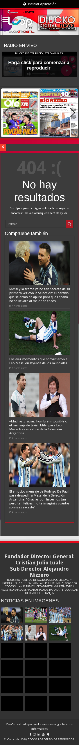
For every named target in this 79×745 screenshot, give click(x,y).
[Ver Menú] (5, 20)
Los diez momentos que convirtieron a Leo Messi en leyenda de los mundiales (38, 361)
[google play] (48, 734)
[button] (73, 113)
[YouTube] (43, 734)
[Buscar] (69, 224)
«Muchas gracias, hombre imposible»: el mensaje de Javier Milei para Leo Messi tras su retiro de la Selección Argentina (38, 427)
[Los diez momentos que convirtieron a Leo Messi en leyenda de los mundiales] (60, 632)
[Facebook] (30, 734)
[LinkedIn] (39, 734)
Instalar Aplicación (41, 4)
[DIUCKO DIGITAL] (39, 22)
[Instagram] (34, 734)
